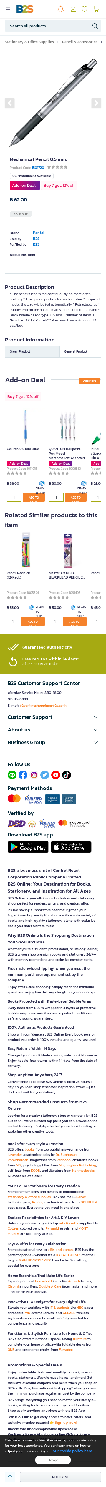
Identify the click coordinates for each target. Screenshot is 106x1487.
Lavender (14, 1154)
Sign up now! (66, 1422)
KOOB (35, 1170)
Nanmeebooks (83, 1170)
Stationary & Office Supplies (29, 42)
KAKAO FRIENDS (69, 1255)
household (43, 1281)
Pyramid (52, 1228)
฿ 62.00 (18, 199)
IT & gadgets (60, 1307)
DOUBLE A (89, 1202)
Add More (89, 381)
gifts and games (60, 1249)
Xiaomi (13, 1286)
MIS (18, 1165)
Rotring (38, 1202)
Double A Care (50, 1286)
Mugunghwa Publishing (77, 1165)
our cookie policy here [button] (72, 1451)
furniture (80, 1339)
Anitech (74, 1281)
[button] (9, 103)
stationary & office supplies (29, 1197)
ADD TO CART (34, 498)
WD (27, 1313)
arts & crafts (68, 1223)
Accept (53, 1460)
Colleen (13, 1228)
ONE (11, 1349)
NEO (80, 1307)
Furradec (66, 1349)
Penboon (64, 1160)
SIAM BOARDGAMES (34, 1260)
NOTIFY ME (60, 1477)
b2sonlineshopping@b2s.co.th (43, 705)
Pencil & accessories (79, 42)
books (29, 1149)
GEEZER (69, 1313)
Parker (81, 1197)
